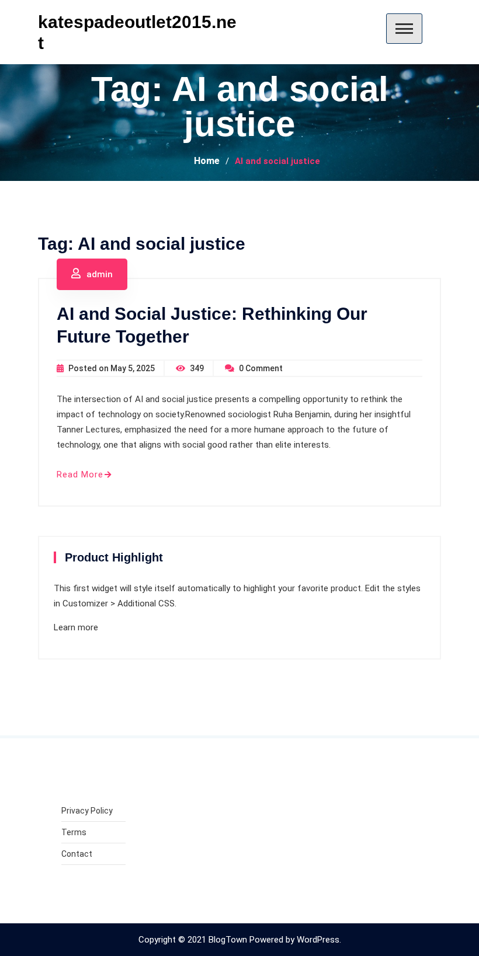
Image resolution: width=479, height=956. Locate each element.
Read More (80, 474)
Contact (76, 854)
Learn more (76, 627)
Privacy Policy (87, 810)
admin (99, 274)
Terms (73, 832)
